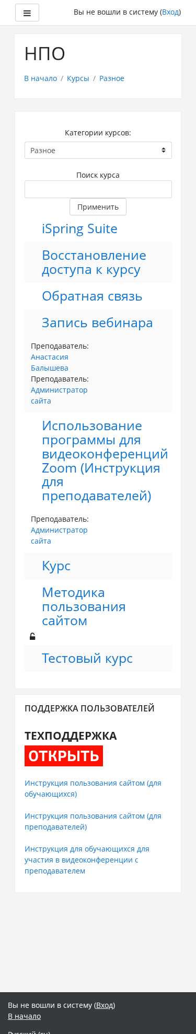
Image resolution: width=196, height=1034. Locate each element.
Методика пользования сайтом (84, 606)
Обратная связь (92, 296)
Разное (111, 78)
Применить (98, 207)
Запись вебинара (97, 323)
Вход (170, 12)
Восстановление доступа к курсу (94, 262)
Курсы (78, 78)
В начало (40, 78)
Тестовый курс (87, 658)
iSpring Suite (80, 229)
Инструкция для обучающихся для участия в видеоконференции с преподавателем (87, 860)
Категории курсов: (98, 132)
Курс (56, 566)
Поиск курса (98, 175)
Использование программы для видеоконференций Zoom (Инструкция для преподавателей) (105, 461)
